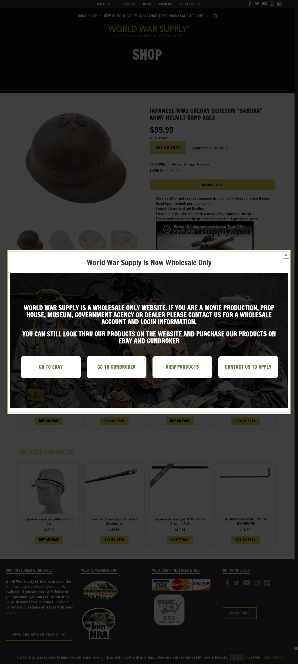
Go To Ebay (51, 367)
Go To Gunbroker (116, 367)
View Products (182, 367)
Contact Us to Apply (248, 367)
